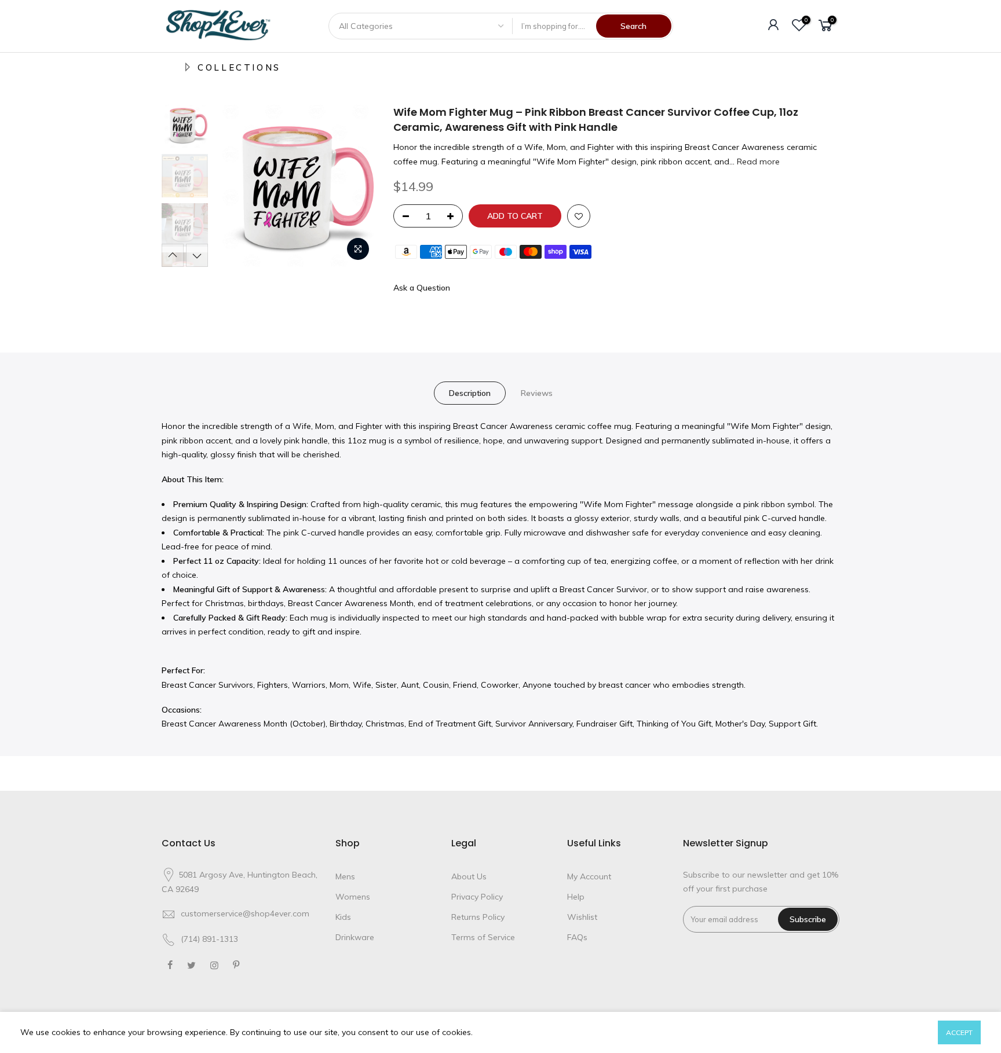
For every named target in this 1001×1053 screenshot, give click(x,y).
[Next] (356, 186)
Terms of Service (483, 937)
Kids (343, 917)
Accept (959, 1032)
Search (633, 26)
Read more (757, 161)
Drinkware (354, 937)
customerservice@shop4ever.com (245, 913)
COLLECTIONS (239, 67)
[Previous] (234, 186)
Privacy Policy (477, 896)
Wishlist (582, 917)
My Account (589, 876)
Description (470, 393)
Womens (352, 896)
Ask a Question (421, 287)
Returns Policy (478, 917)
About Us (469, 876)
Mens (345, 876)
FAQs (577, 937)
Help (575, 896)
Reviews (537, 393)
